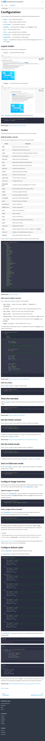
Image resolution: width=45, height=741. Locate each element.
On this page (4, 8)
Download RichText (5, 703)
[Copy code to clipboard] (43, 119)
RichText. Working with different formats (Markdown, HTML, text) (23, 439)
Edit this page (5, 688)
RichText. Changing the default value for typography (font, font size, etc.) (25, 683)
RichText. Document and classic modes (17, 125)
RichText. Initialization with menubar (17, 415)
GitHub (2, 716)
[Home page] (2, 5)
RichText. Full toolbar (13, 294)
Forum (2, 709)
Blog (2, 707)
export (33, 535)
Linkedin (3, 723)
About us (3, 730)
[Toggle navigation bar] (2, 2)
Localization (34, 459)
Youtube (3, 718)
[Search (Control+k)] (42, 2)
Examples (3, 705)
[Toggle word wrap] (40, 332)
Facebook (3, 720)
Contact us (3, 732)
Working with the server (8, 541)
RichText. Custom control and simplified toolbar (19, 379)
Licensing (3, 734)
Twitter (2, 721)
